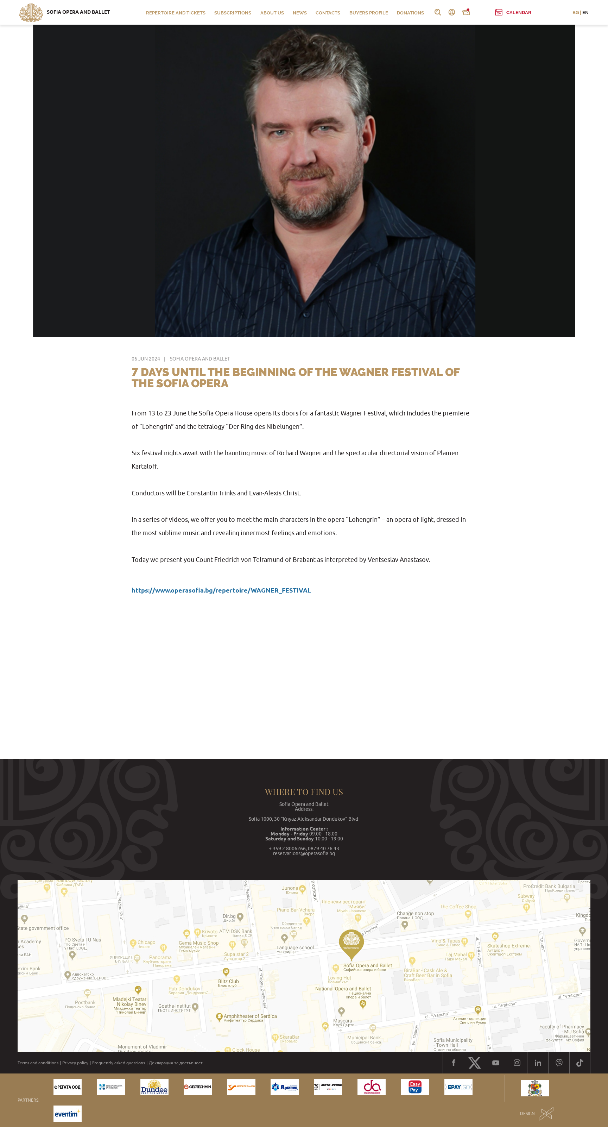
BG (575, 12)
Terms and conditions (38, 1063)
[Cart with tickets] (466, 12)
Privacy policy (75, 1063)
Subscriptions (232, 12)
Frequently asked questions (118, 1063)
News (300, 12)
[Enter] (452, 12)
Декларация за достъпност (176, 1063)
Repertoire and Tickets (175, 12)
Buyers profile (368, 12)
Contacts (328, 12)
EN (585, 12)
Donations (410, 12)
